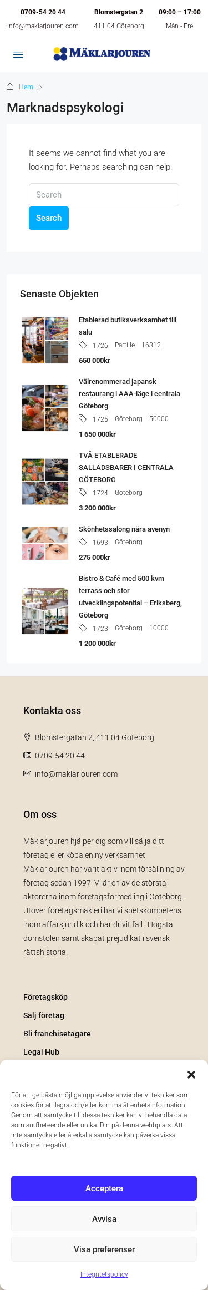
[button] (191, 1073)
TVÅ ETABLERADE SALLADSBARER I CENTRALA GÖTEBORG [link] (126, 467)
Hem (26, 87)
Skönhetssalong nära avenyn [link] (124, 529)
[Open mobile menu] (18, 55)
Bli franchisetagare (57, 1033)
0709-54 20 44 (43, 12)
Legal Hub (41, 1052)
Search (49, 218)
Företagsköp (45, 997)
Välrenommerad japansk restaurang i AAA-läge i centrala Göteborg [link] (129, 393)
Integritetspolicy (104, 1274)
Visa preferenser (104, 1249)
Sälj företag (43, 1015)
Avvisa (104, 1219)
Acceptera (104, 1188)
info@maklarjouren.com (43, 26)
